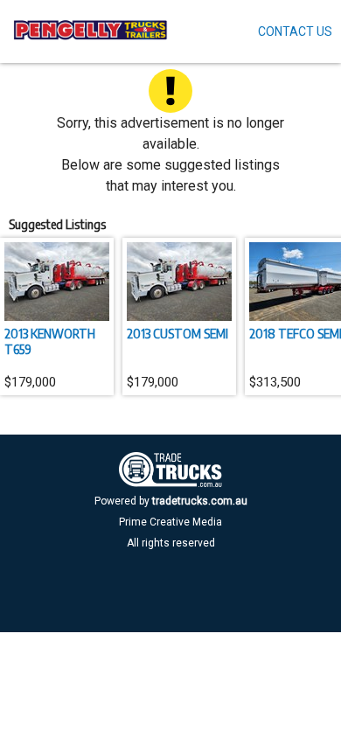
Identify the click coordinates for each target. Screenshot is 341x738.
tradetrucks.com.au (199, 501)
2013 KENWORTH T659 (49, 341)
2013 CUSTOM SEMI (177, 333)
